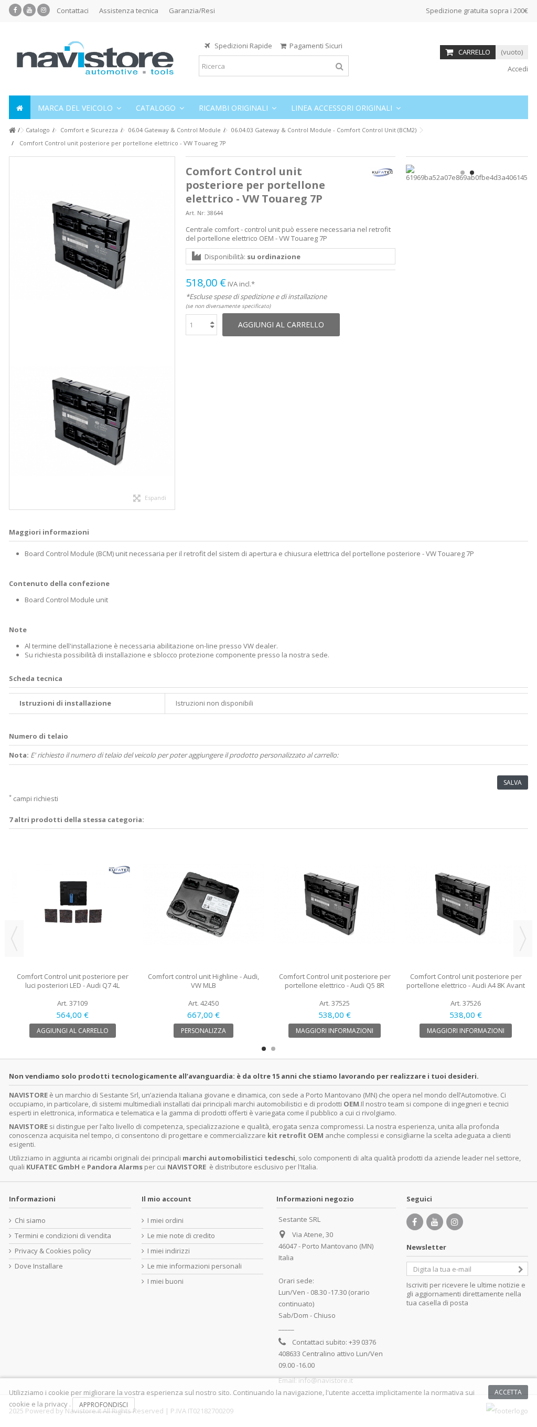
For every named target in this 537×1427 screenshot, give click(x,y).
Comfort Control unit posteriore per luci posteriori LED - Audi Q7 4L (72, 981)
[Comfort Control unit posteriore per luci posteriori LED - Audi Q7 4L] (72, 904)
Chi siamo (30, 1220)
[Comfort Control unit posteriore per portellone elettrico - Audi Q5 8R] (334, 904)
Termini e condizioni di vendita (63, 1235)
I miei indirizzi (168, 1251)
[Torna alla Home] (12, 130)
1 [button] (462, 173)
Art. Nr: (196, 213)
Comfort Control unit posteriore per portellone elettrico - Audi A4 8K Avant (465, 981)
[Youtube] (29, 10)
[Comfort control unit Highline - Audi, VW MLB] (203, 904)
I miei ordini (165, 1220)
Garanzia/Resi (192, 10)
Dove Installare (39, 1266)
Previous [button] (14, 938)
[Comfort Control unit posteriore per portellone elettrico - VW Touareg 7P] (92, 245)
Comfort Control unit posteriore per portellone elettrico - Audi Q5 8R (335, 981)
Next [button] (522, 938)
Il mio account (166, 1199)
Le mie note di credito (181, 1235)
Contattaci (73, 10)
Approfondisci (103, 1404)
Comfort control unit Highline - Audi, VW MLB (203, 981)
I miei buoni (165, 1281)
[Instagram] (43, 10)
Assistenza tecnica (128, 10)
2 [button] (472, 173)
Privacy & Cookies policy (53, 1251)
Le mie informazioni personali (194, 1266)
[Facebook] (15, 10)
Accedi (517, 68)
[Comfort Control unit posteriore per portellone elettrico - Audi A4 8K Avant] (466, 904)
